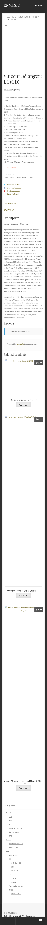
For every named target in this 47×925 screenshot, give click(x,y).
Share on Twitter (13, 185)
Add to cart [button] (23, 405)
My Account (8, 921)
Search (23, 921)
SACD (11, 890)
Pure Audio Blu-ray (16, 886)
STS (10, 836)
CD (28, 177)
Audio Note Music (24, 17)
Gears (8, 840)
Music (32, 177)
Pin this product (13, 191)
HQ (12, 867)
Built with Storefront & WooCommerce (19, 916)
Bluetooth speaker (16, 844)
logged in (20, 344)
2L (9, 824)
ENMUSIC (12, 5)
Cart (36, 919)
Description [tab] (10, 203)
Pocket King (13, 848)
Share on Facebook (14, 188)
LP (10, 874)
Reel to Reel (13, 855)
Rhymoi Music (14, 832)
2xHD (11, 821)
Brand (14, 17)
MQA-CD (14, 870)
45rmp (13, 882)
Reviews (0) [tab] (9, 210)
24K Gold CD (16, 863)
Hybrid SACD (16, 894)
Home (8, 17)
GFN (10, 817)
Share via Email (12, 194)
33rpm (13, 878)
